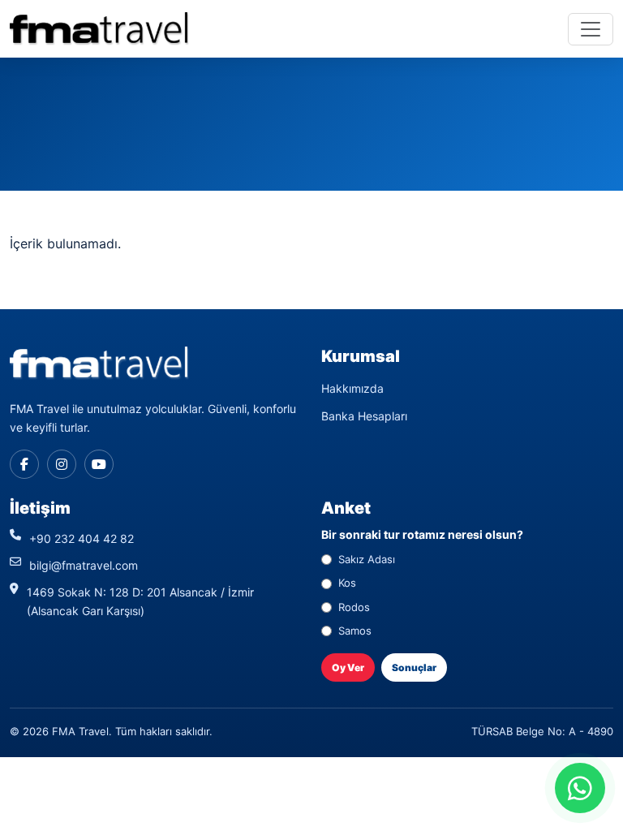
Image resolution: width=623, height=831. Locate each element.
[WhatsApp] (580, 788)
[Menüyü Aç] (590, 29)
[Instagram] (61, 464)
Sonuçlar (414, 667)
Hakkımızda (352, 388)
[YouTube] (99, 464)
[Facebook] (24, 464)
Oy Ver (348, 667)
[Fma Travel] (99, 29)
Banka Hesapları (364, 416)
